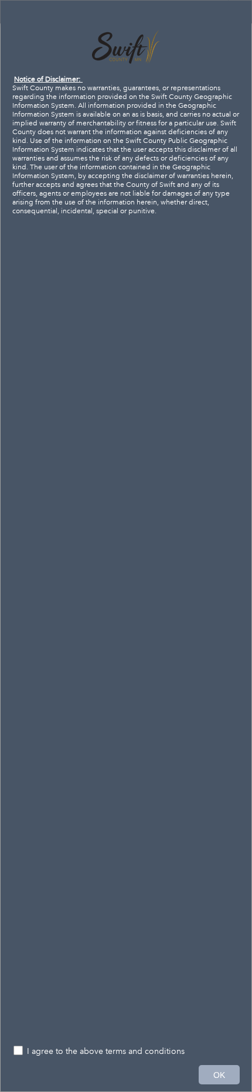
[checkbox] (126, 1052)
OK (219, 1075)
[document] (126, 522)
